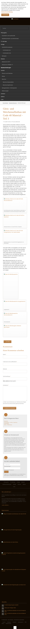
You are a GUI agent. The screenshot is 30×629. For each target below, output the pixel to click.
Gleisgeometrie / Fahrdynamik (9, 88)
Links (2, 99)
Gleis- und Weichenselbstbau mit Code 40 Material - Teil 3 (15, 611)
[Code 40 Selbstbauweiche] (11, 286)
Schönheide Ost (7, 50)
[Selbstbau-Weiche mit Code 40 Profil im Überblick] (15, 220)
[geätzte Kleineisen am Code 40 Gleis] (10, 546)
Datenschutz (8, 623)
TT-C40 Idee (4, 41)
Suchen (27, 28)
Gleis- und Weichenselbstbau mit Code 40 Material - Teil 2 (15, 614)
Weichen (4, 79)
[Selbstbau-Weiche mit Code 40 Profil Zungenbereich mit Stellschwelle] (15, 235)
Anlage (2, 44)
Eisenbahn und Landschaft (8, 35)
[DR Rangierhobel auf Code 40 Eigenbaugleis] (12, 535)
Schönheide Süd (7, 53)
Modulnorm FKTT (6, 61)
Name (5, 354)
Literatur (3, 93)
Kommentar (6, 385)
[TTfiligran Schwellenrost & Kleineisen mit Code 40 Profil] (14, 520)
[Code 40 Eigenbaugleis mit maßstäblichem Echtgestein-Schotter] (14, 576)
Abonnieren (6, 472)
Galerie (2, 96)
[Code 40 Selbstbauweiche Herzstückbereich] (15, 317)
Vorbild (2, 70)
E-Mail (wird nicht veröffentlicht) (10, 361)
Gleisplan (4, 56)
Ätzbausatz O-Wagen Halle (10, 607)
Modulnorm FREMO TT (7, 64)
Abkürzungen (5, 91)
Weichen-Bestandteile (8, 82)
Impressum (20, 622)
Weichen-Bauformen (8, 85)
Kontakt (14, 622)
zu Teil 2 (8, 341)
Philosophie (4, 32)
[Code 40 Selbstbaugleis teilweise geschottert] (15, 330)
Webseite (5, 369)
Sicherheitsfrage (7, 376)
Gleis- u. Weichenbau (8, 424)
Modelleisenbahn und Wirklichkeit (10, 38)
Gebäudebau (6, 423)
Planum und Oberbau (7, 73)
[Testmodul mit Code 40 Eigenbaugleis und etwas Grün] (14, 591)
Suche (4, 622)
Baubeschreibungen (6, 67)
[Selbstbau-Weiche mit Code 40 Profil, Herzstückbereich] (15, 203)
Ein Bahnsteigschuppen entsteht (11, 605)
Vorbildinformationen (7, 47)
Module (3, 59)
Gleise (3, 76)
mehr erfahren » (5, 505)
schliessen (5, 14)
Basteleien (6, 421)
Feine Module (5, 103)
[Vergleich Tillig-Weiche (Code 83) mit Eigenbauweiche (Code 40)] (14, 560)
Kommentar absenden (9, 408)
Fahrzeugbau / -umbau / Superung (10, 422)
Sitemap (9, 622)
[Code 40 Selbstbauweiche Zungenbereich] (14, 305)
